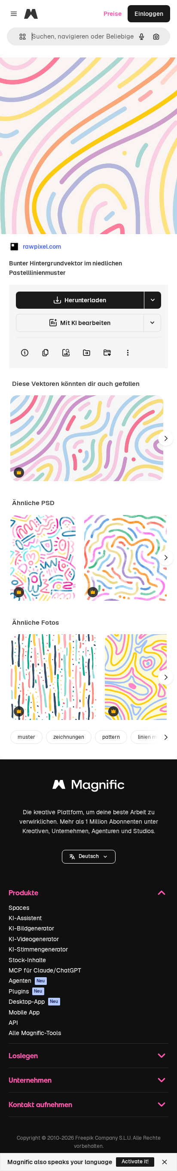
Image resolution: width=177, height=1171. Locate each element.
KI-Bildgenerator (31, 928)
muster (26, 737)
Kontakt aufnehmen (40, 1104)
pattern (111, 737)
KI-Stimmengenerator (38, 949)
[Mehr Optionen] (127, 352)
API (13, 1023)
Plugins (26, 991)
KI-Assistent (25, 918)
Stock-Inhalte (27, 960)
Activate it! (135, 1161)
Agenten (27, 980)
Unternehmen (30, 1079)
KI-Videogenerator (34, 939)
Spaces (19, 908)
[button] (89, 857)
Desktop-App (33, 1001)
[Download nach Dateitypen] (152, 300)
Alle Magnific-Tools (35, 1033)
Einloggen (148, 14)
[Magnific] (88, 786)
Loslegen (23, 1055)
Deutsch (89, 856)
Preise (113, 14)
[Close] (164, 1162)
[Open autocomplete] (19, 36)
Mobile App (24, 1012)
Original (55, 73)
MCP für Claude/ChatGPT (45, 970)
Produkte (23, 892)
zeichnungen (68, 737)
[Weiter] (166, 438)
